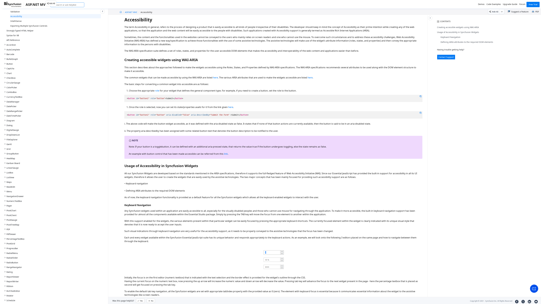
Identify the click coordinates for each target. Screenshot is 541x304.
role (157, 90)
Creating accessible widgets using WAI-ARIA (458, 27)
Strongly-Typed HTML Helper (20, 30)
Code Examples (493, 4)
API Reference (13, 40)
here (215, 77)
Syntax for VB (12, 35)
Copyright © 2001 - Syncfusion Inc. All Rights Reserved (491, 301)
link (226, 153)
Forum (522, 4)
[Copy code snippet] (420, 96)
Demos (481, 4)
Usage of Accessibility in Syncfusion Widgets (458, 32)
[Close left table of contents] (102, 11)
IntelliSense (16, 21)
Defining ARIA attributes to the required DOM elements (467, 42)
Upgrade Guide (510, 4)
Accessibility (16, 16)
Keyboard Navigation (450, 37)
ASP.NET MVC (131, 12)
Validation (15, 11)
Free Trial (533, 4)
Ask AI (52, 3)
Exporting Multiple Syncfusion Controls (28, 25)
